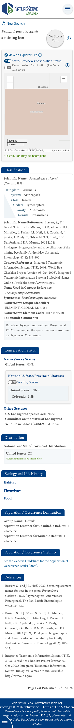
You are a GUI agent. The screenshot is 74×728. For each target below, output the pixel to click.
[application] (37, 112)
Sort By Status (27, 382)
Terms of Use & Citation (58, 707)
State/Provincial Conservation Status (37, 61)
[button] (10, 79)
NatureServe (31, 707)
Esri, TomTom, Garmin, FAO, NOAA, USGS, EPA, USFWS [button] (28, 150)
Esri (67, 150)
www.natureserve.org (48, 703)
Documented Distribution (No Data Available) (35, 67)
